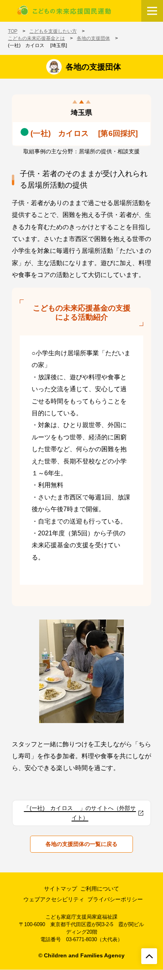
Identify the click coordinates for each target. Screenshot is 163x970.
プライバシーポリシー (115, 899)
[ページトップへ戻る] (149, 956)
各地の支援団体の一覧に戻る (81, 844)
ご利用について (99, 888)
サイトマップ (60, 888)
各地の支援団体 (93, 38)
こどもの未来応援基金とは (36, 38)
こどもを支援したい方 (53, 31)
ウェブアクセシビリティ (53, 899)
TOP (12, 31)
